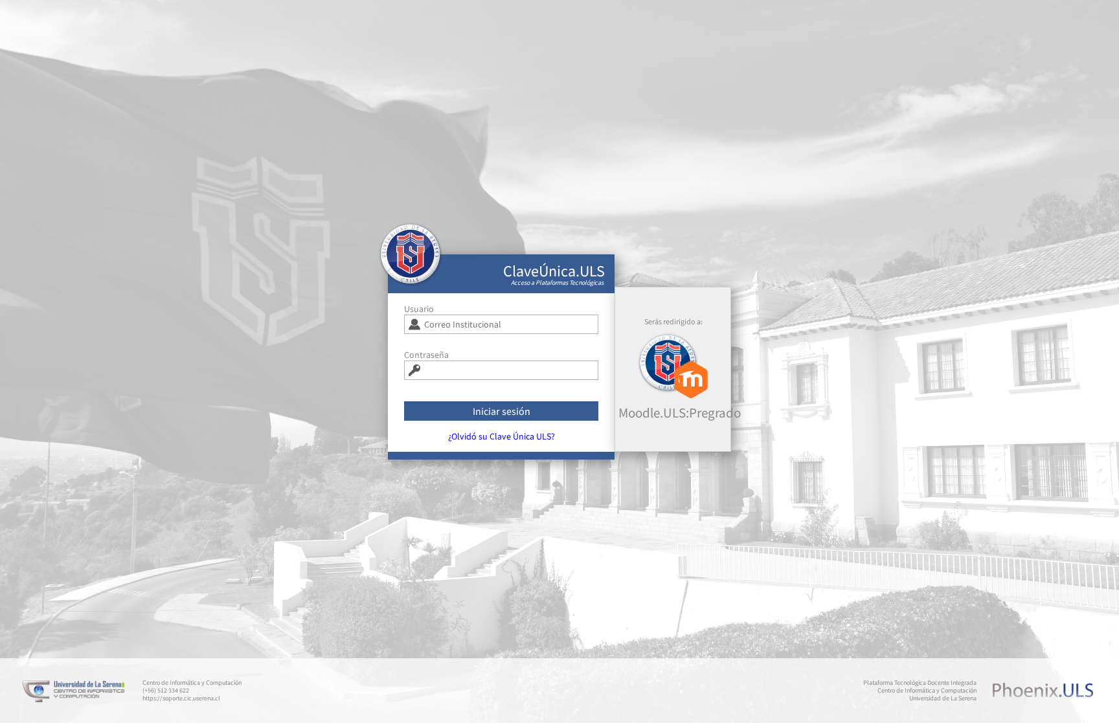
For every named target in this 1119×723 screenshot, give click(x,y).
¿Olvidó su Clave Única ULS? (501, 436)
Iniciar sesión (501, 411)
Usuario (419, 309)
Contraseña (426, 355)
